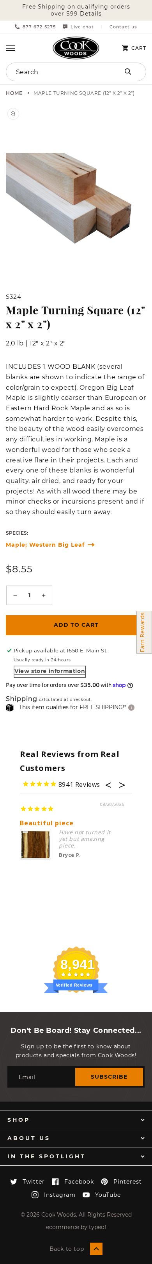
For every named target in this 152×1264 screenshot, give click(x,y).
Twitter (34, 1181)
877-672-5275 (39, 26)
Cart (138, 48)
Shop (18, 1120)
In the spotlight (46, 1156)
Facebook (79, 1181)
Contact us (123, 27)
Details (91, 14)
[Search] (127, 71)
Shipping (21, 699)
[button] (10, 48)
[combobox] (55, 71)
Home (14, 93)
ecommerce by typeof (76, 1227)
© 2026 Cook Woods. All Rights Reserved (76, 1214)
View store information (49, 671)
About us (28, 1138)
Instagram (60, 1194)
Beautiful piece (47, 823)
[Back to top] (96, 1249)
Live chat (82, 26)
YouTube (108, 1194)
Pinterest (127, 1181)
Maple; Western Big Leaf (45, 545)
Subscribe (109, 1076)
